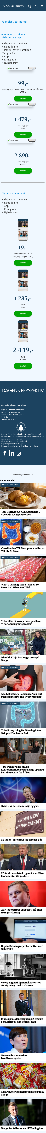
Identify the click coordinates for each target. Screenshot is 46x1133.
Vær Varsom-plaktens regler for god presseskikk (21, 435)
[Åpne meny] (41, 6)
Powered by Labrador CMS (23, 474)
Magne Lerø (21, 405)
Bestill (23, 98)
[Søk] (29, 6)
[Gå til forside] (12, 6)
